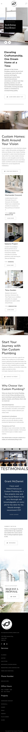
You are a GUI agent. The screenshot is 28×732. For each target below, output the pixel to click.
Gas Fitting (4, 661)
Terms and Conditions (7, 670)
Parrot (3, 707)
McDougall (4, 704)
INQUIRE (14, 596)
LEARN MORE (10, 218)
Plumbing (3, 655)
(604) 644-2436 (5, 681)
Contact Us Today (12, 376)
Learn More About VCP (16, 96)
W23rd (3, 720)
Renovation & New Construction (10, 667)
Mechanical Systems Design (9, 664)
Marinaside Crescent (7, 700)
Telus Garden (5, 716)
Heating (3, 658)
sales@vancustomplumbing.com (10, 632)
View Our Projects (12, 171)
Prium (2, 710)
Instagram (12, 542)
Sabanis (3, 713)
